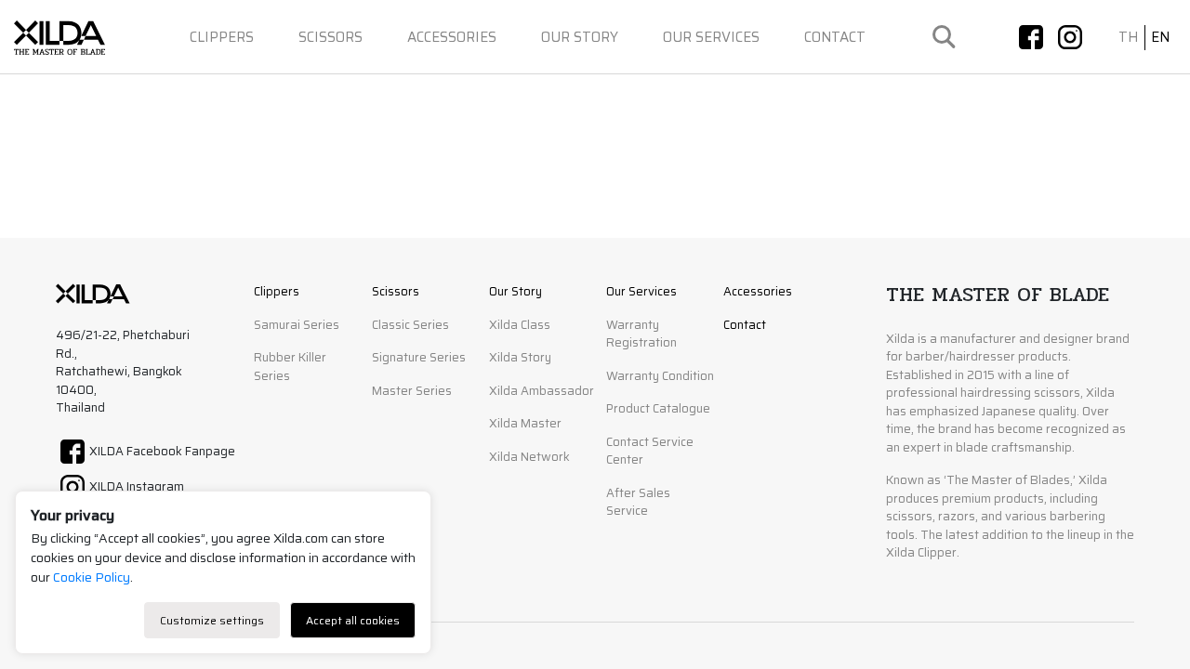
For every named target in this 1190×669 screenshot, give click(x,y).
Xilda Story (520, 357)
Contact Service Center (650, 451)
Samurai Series (296, 325)
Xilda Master (525, 423)
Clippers (222, 37)
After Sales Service (638, 502)
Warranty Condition (660, 376)
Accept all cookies (353, 620)
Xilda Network (529, 457)
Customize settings (212, 620)
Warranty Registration (641, 334)
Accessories (451, 37)
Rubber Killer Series (290, 367)
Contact (835, 37)
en (1160, 37)
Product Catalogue (658, 409)
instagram (1070, 37)
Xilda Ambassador (541, 391)
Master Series (412, 391)
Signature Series (419, 357)
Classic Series (410, 325)
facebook (1031, 37)
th (1128, 37)
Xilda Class (519, 325)
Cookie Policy (91, 577)
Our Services (711, 37)
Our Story (579, 37)
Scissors (330, 37)
